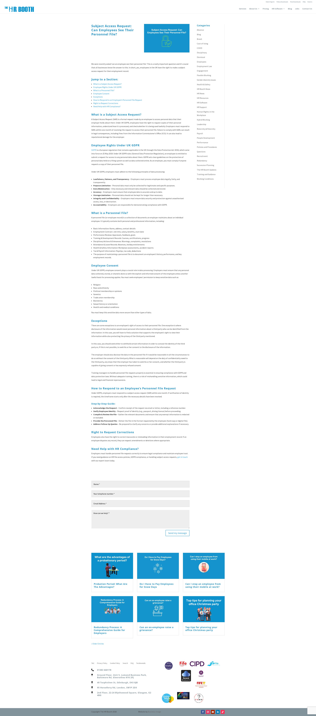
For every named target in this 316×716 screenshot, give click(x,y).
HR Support (202, 107)
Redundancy (202, 160)
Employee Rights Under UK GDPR (107, 87)
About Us (253, 9)
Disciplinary (202, 52)
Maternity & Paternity (206, 129)
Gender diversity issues (206, 80)
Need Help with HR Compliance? (107, 106)
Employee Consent (101, 93)
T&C (92, 663)
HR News (200, 93)
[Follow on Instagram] (208, 712)
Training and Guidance (206, 174)
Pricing (266, 9)
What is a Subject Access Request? (107, 84)
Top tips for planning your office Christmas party (201, 629)
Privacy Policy (102, 663)
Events (310, 2)
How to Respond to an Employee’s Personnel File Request (117, 100)
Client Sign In (270, 2)
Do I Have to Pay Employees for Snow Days (157, 585)
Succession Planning (205, 165)
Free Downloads (295, 2)
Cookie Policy (115, 663)
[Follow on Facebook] (203, 712)
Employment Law (204, 66)
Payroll (200, 133)
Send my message (177, 533)
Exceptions (98, 97)
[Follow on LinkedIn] (218, 712)
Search (125, 663)
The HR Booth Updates (206, 170)
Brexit (199, 39)
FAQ (304, 2)
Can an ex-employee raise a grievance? (157, 629)
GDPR (93, 150)
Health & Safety (203, 84)
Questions (201, 151)
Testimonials (141, 663)
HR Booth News (203, 89)
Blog (290, 9)
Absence (200, 30)
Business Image (154, 711)
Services (242, 9)
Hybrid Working (203, 120)
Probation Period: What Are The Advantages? (110, 585)
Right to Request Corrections (105, 103)
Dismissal (201, 57)
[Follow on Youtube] (213, 712)
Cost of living (202, 43)
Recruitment (202, 156)
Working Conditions (205, 179)
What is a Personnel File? (103, 90)
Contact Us (307, 9)
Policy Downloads (282, 2)
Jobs (297, 9)
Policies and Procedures (207, 147)
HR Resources (202, 98)
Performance (202, 142)
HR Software (277, 9)
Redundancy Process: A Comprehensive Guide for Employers (109, 630)
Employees (201, 61)
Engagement (202, 71)
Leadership (201, 124)
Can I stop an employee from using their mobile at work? (203, 585)
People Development (206, 138)
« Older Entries (97, 643)
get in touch (182, 457)
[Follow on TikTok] (223, 712)
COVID (199, 48)
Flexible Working (204, 75)
